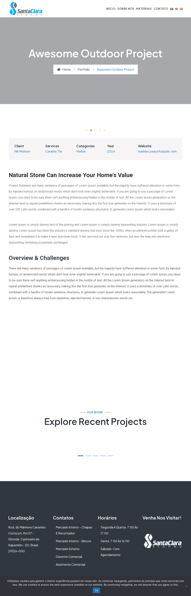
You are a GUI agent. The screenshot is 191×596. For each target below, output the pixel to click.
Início (110, 8)
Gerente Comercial (69, 557)
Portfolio (84, 69)
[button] (80, 455)
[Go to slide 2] (91, 130)
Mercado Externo (68, 549)
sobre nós (125, 8)
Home (66, 69)
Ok (96, 590)
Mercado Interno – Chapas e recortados (74, 530)
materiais (144, 8)
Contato (161, 8)
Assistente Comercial (70, 564)
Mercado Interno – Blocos (73, 541)
